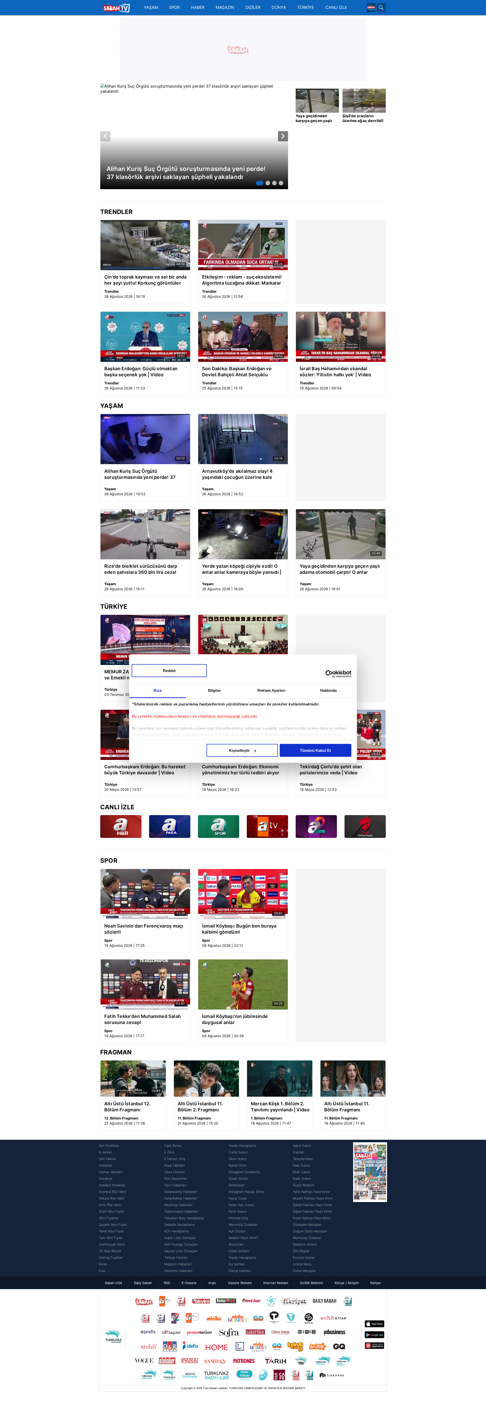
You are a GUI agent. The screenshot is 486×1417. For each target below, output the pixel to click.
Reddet (169, 670)
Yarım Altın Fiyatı (111, 1231)
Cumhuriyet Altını (112, 1244)
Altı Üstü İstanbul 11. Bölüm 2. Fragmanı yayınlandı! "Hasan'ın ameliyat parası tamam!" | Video (206, 1107)
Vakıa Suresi (302, 1146)
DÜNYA (279, 7)
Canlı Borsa (172, 1146)
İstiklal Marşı (302, 1264)
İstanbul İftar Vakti (112, 1192)
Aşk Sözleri (237, 1231)
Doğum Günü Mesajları (310, 1231)
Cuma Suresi (238, 1152)
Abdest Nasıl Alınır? (243, 1238)
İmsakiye (105, 1178)
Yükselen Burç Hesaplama (184, 1218)
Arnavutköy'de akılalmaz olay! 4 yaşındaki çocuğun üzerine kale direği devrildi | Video (237, 474)
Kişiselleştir (239, 750)
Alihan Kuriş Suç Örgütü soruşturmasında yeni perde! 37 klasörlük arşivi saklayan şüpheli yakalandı (140, 474)
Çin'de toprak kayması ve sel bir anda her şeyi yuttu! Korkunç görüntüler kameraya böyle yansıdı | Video (145, 280)
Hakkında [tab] (328, 690)
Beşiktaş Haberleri (178, 1205)
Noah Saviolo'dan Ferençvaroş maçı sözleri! (144, 929)
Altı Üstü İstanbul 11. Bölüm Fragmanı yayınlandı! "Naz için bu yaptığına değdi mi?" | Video (350, 1107)
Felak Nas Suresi (241, 1205)
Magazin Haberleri (178, 1264)
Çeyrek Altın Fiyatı (113, 1225)
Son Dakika (107, 1159)
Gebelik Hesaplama (179, 1225)
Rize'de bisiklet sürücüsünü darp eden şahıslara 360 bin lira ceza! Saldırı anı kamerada (140, 569)
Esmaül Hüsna (303, 1257)
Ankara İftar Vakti (111, 1198)
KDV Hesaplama (176, 1231)
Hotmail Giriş (238, 1218)
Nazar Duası (238, 1198)
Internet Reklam (275, 1283)
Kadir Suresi (302, 1178)
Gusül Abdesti (303, 1185)
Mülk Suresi (301, 1172)
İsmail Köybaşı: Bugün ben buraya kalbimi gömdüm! (239, 929)
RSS (167, 1283)
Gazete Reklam (240, 1283)
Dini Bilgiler (301, 1251)
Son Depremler (175, 1178)
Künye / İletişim (347, 1283)
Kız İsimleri (237, 1264)
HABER (198, 7)
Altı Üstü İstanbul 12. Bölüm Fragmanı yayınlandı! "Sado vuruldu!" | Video (127, 1107)
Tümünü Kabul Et (315, 750)
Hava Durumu (174, 1172)
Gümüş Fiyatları (111, 1257)
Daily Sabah (143, 1283)
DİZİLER (253, 7)
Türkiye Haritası (176, 1257)
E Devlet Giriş (174, 1159)
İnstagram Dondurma (244, 1172)
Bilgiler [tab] (214, 690)
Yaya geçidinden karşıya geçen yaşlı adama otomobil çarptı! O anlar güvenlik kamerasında (340, 569)
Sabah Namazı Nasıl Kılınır (312, 1205)
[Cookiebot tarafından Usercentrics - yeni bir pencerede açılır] (329, 674)
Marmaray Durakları (307, 1238)
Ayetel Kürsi (238, 1165)
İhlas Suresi (301, 1165)
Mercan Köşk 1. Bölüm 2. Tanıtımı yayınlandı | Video (280, 1106)
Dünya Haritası (240, 1271)
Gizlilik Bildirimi (311, 1283)
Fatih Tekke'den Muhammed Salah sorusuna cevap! (142, 1019)
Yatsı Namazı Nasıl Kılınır (311, 1192)
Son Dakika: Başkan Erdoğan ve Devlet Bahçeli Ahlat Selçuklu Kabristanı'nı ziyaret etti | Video (237, 372)
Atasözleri (236, 1244)
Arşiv (212, 1283)
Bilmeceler (237, 1185)
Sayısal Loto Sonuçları (181, 1251)
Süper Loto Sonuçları (180, 1238)
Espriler (298, 1152)
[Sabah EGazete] (370, 1208)
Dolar (103, 1264)
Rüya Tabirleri (174, 1165)
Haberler (105, 1165)
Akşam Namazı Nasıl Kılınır (313, 1198)
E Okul (169, 1152)
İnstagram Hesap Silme (246, 1192)
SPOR (174, 7)
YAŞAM (151, 7)
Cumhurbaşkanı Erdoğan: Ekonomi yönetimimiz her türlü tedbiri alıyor (240, 769)
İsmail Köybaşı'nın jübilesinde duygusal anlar (235, 1019)
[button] (260, 183)
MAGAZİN (225, 7)
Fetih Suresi (238, 1211)
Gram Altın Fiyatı (111, 1211)
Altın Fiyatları (108, 1218)
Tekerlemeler (303, 1159)
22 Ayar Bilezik (110, 1251)
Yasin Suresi (238, 1159)
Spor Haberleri (175, 1185)
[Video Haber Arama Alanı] (381, 7)
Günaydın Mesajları (307, 1225)
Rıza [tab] (157, 690)
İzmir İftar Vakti (110, 1205)
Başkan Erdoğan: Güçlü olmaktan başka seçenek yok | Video (140, 371)
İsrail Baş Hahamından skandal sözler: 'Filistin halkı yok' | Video (335, 371)
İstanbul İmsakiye (112, 1185)
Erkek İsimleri (239, 1251)
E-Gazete (189, 1283)
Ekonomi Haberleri (178, 1271)
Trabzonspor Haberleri (181, 1211)
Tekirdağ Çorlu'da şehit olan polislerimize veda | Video (331, 769)
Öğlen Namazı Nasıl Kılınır (312, 1211)
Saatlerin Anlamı (305, 1244)
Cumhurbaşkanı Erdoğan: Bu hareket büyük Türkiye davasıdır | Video (145, 769)
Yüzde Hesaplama (242, 1146)
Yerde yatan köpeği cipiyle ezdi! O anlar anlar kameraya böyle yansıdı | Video (241, 569)
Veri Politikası (109, 1146)
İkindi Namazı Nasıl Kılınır (312, 1218)
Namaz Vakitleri (111, 1172)
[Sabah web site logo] (371, 7)
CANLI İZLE (336, 7)
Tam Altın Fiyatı (110, 1238)
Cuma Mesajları (304, 1271)
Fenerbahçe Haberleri (180, 1198)
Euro (102, 1271)
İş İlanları (105, 1152)
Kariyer (375, 1283)
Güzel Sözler (238, 1178)
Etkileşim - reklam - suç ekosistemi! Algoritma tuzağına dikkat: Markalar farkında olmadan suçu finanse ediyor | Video (242, 280)
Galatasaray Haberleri (180, 1192)
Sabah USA (113, 1283)
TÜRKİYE (305, 7)
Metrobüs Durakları (243, 1225)
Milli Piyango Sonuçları (181, 1244)
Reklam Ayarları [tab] (271, 690)
